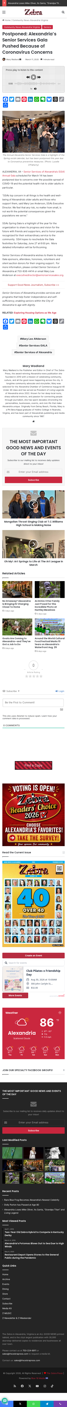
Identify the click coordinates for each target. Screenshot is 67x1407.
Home (7, 20)
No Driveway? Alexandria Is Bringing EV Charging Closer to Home (16, 603)
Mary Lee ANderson (34, 338)
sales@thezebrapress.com (15, 1354)
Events (5, 1284)
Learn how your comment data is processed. (29, 717)
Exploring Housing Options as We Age (35, 312)
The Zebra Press (55, 1373)
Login (61, 691)
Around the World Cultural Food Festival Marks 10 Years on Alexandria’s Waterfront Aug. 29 (50, 643)
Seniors (47, 27)
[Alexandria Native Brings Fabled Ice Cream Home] (55, 1165)
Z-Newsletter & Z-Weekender (16, 1318)
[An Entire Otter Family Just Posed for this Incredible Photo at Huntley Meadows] (50, 589)
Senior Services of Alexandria (34, 352)
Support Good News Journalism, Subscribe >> (33, 284)
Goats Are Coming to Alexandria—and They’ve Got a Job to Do (16, 641)
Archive (6, 1279)
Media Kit (7, 1308)
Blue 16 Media (38, 1378)
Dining (5, 1289)
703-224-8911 (29, 1350)
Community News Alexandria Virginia (30, 20)
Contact (6, 1298)
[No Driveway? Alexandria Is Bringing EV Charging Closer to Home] (17, 589)
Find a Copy (33, 765)
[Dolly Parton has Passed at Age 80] (33, 1152)
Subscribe (7, 1303)
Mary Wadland (12, 59)
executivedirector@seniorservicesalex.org (39, 275)
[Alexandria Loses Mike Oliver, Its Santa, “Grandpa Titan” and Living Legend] (55, 1152)
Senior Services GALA (34, 345)
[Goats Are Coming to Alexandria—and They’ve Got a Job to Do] (17, 626)
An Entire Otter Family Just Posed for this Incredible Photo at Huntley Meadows (47, 605)
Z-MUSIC (7, 1313)
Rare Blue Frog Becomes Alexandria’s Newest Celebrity (31, 1200)
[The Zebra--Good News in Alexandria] (33, 12)
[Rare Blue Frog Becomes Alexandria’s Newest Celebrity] (12, 1152)
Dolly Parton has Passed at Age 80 (21, 1204)
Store (5, 1294)
